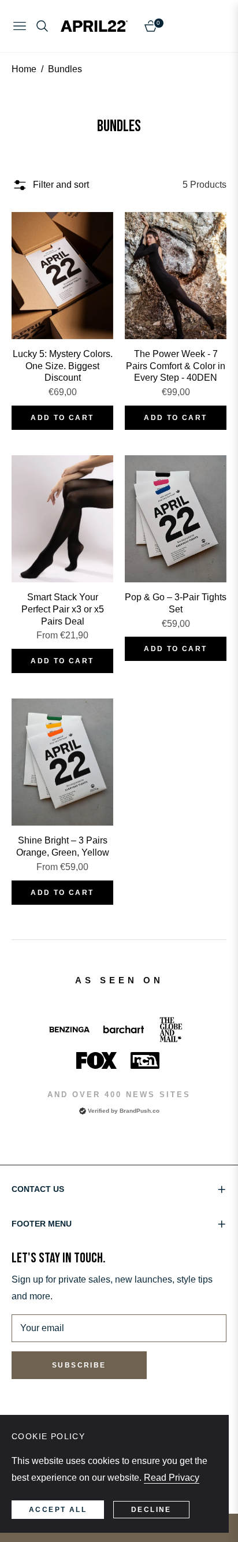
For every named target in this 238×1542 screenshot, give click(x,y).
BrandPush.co (139, 1111)
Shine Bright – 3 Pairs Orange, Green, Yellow (62, 846)
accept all (58, 1510)
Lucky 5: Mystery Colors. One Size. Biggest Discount (63, 366)
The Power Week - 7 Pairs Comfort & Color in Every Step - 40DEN (175, 366)
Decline (151, 1510)
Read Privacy (171, 1477)
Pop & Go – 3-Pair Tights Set (175, 603)
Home (24, 69)
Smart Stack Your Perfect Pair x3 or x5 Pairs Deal (62, 609)
